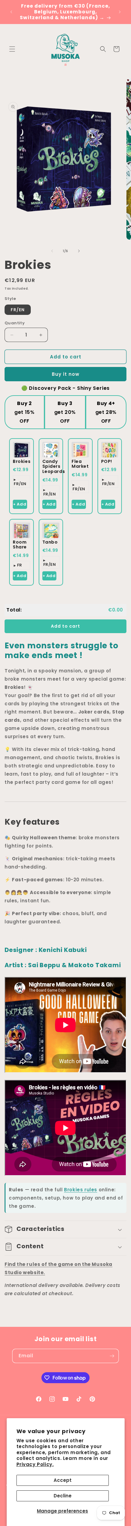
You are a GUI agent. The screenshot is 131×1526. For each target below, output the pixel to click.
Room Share (20, 544)
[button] (12, 49)
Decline (63, 1496)
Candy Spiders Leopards (53, 466)
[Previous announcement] (11, 12)
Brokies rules (80, 1189)
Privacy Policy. (35, 1464)
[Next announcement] (119, 12)
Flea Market (80, 464)
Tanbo (50, 542)
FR (19, 565)
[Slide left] (52, 251)
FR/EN (18, 310)
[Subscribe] (112, 1356)
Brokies (21, 461)
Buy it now (66, 374)
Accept (63, 1480)
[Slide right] (79, 251)
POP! (106, 461)
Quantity (15, 323)
